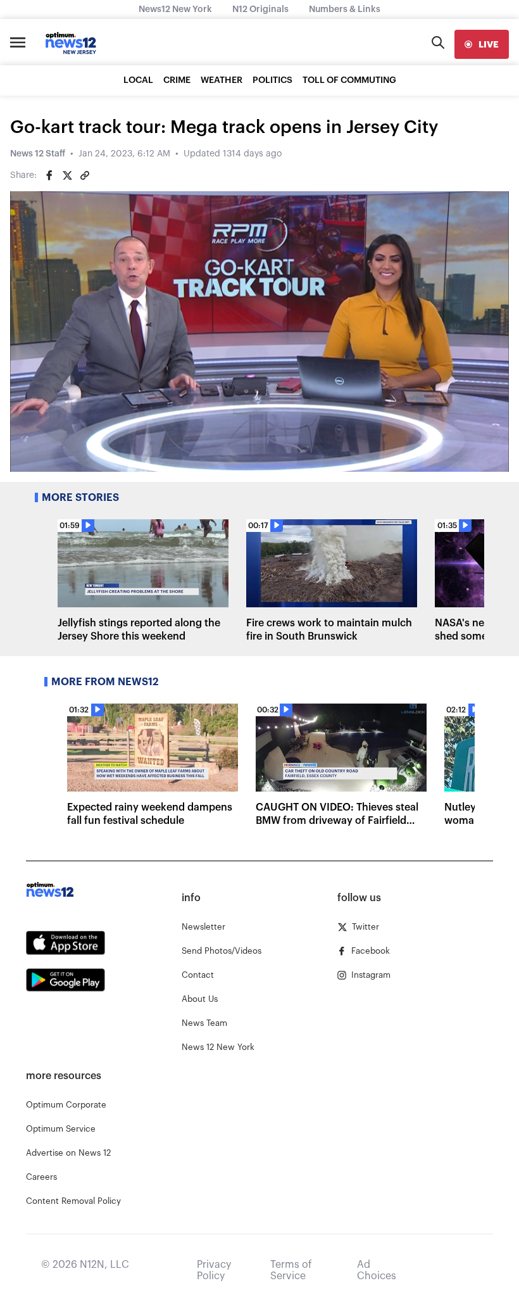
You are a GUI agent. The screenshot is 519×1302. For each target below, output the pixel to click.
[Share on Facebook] (49, 175)
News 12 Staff (37, 153)
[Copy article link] (85, 175)
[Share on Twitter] (67, 175)
